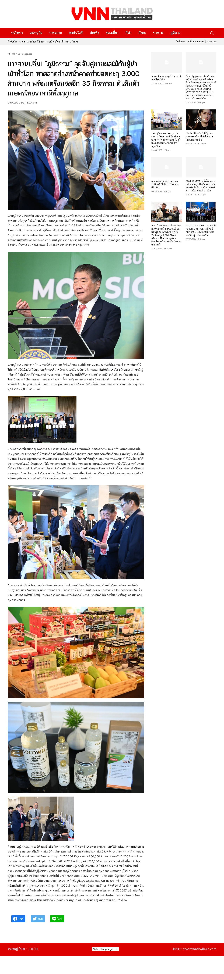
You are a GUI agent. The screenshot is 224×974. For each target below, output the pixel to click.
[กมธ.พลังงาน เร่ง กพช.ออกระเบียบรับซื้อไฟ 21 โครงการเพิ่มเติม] (166, 167)
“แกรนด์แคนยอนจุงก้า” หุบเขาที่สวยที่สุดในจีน (166, 77)
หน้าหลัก (11, 53)
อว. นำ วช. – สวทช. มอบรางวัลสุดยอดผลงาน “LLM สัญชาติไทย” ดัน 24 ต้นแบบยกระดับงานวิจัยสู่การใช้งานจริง (201, 230)
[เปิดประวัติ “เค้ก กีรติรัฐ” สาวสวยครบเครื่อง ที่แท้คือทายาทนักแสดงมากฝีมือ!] (201, 119)
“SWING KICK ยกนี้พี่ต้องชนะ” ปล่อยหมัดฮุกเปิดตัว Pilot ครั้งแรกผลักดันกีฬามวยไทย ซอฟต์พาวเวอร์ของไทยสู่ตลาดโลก (200, 186)
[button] (211, 33)
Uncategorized (25, 53)
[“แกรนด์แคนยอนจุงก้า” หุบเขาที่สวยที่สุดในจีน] (166, 62)
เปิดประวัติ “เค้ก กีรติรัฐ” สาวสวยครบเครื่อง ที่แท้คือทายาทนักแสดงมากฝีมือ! (200, 137)
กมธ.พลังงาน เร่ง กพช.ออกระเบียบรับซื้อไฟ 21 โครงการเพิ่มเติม (165, 184)
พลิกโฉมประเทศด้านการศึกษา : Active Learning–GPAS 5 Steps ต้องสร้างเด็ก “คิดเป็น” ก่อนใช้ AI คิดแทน (71, 42)
